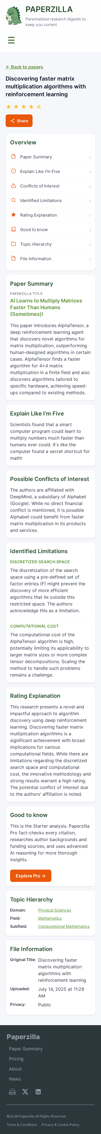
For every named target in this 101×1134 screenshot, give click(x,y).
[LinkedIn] (38, 1093)
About (15, 1069)
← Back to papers (24, 67)
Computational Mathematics (63, 926)
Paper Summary (26, 1048)
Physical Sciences (54, 910)
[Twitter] (25, 1093)
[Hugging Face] (12, 1093)
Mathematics (50, 918)
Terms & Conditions (22, 1125)
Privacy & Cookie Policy (60, 1125)
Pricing (16, 1059)
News (15, 1079)
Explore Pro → (31, 876)
